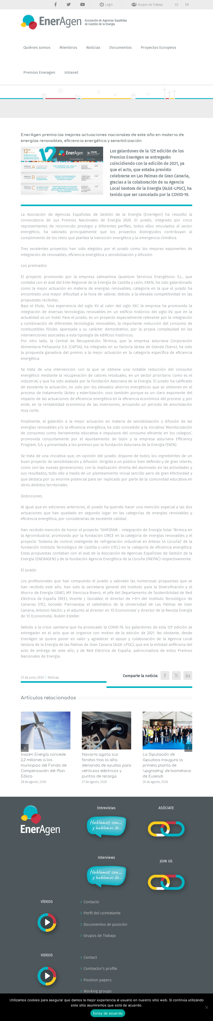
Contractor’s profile (100, 968)
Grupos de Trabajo (100, 935)
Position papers (97, 980)
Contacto (91, 902)
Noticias (53, 677)
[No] (206, 1007)
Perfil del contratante (102, 913)
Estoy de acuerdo (108, 1013)
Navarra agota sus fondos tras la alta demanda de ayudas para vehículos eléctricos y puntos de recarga (106, 765)
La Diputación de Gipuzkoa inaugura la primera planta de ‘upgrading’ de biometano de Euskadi (167, 765)
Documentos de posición (105, 924)
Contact (90, 957)
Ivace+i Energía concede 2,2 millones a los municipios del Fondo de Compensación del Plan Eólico (43, 765)
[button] (25, 748)
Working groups (97, 991)
